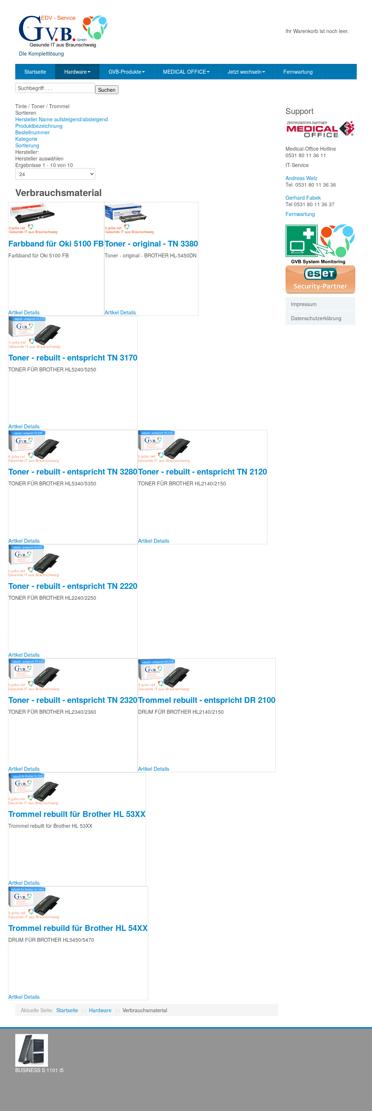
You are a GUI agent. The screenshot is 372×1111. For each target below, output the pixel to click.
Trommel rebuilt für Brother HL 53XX (77, 813)
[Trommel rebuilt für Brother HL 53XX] (36, 787)
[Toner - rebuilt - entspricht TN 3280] (36, 445)
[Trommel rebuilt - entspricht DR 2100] (166, 673)
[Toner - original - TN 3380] (131, 217)
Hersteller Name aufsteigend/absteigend (61, 119)
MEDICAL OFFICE (184, 71)
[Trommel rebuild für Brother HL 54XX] (36, 902)
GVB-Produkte (125, 71)
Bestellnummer (32, 132)
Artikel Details (24, 312)
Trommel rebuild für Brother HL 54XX (78, 927)
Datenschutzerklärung (316, 318)
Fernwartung (298, 71)
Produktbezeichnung (38, 125)
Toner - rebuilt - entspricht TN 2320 (72, 699)
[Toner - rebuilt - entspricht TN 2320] (36, 673)
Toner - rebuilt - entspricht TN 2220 (72, 585)
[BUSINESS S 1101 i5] (31, 1049)
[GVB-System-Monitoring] (320, 243)
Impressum (304, 304)
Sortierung (27, 145)
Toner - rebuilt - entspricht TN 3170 (72, 357)
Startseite (35, 71)
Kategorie (26, 138)
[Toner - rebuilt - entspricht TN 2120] (166, 445)
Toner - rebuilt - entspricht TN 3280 (72, 471)
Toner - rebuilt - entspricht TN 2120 (202, 471)
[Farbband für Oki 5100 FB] (35, 217)
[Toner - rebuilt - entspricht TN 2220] (36, 559)
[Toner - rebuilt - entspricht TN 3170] (37, 331)
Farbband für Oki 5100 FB (56, 243)
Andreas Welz (302, 178)
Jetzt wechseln (245, 71)
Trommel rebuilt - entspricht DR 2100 (206, 699)
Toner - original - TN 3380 (151, 243)
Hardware (75, 71)
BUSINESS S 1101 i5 (39, 1070)
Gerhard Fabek (303, 197)
